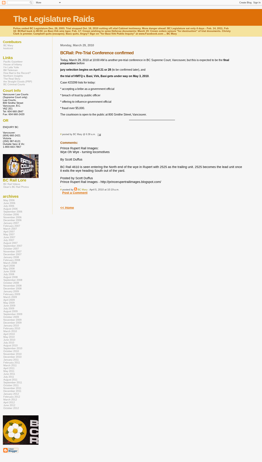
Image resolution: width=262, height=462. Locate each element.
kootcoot (8, 48)
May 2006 (9, 200)
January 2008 (11, 257)
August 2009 (10, 311)
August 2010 (10, 345)
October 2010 (11, 351)
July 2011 (8, 376)
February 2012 (11, 396)
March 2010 (10, 331)
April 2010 (9, 334)
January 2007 (11, 223)
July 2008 (8, 274)
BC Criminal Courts (14, 84)
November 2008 (12, 285)
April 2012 (9, 402)
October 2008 (11, 282)
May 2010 (9, 336)
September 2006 (12, 211)
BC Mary (83, 189)
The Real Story (11, 78)
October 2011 (11, 385)
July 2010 (8, 342)
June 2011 (9, 373)
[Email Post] (98, 134)
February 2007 (11, 225)
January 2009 (11, 291)
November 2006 (12, 217)
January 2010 (11, 325)
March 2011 (10, 365)
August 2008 (10, 277)
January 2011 (11, 359)
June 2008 (9, 271)
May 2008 (9, 268)
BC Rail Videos (11, 184)
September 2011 (12, 382)
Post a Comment (75, 193)
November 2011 (12, 388)
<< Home (67, 207)
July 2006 (8, 205)
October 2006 (11, 214)
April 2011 (9, 368)
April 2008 (9, 265)
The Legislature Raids (53, 19)
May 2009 (9, 302)
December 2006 (12, 220)
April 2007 (9, 231)
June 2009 (9, 305)
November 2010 (12, 354)
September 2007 (12, 245)
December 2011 (12, 391)
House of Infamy (12, 64)
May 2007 (9, 234)
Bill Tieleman (10, 70)
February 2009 (11, 294)
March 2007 (10, 228)
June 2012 (9, 405)
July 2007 (8, 240)
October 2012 (11, 408)
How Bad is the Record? (17, 73)
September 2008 (12, 280)
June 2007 (9, 237)
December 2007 (12, 254)
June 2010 (9, 339)
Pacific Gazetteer (13, 61)
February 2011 (11, 362)
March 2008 (10, 262)
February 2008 (11, 260)
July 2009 (8, 308)
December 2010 (12, 356)
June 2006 (9, 203)
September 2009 (12, 314)
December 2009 (12, 322)
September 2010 (12, 348)
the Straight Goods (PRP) (17, 81)
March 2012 (10, 399)
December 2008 (12, 288)
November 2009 (12, 319)
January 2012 (11, 393)
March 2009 (10, 297)
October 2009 (11, 317)
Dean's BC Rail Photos (16, 186)
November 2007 (12, 251)
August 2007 (10, 243)
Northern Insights (13, 75)
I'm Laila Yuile (11, 67)
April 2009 (9, 299)
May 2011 (8, 371)
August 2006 (10, 208)
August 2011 (10, 379)
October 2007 (11, 248)
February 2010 (11, 328)
